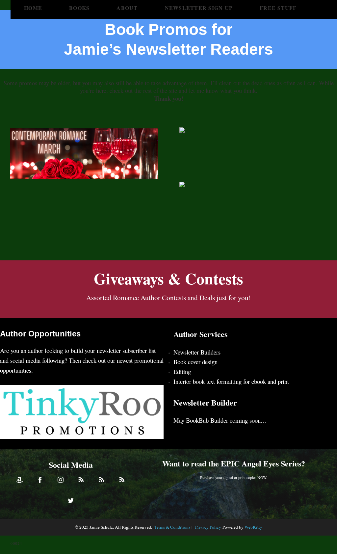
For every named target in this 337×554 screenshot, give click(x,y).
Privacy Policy (208, 527)
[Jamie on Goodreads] (121, 479)
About (127, 8)
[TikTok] (81, 479)
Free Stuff (278, 8)
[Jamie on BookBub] (101, 479)
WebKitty (253, 527)
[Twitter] (70, 500)
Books (79, 8)
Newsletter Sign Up (199, 8)
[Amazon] (19, 479)
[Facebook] (39, 479)
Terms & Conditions (172, 527)
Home (33, 8)
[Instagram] (60, 479)
